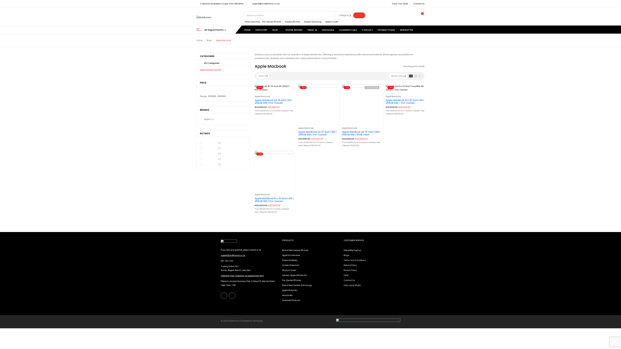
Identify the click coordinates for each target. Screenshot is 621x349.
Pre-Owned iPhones (271, 21)
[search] (359, 15)
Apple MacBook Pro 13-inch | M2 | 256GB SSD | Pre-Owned (274, 200)
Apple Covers (331, 21)
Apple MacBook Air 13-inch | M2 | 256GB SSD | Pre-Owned (317, 133)
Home (199, 40)
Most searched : (253, 21)
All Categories (211, 63)
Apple (209, 119)
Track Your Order (400, 3)
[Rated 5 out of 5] (210, 143)
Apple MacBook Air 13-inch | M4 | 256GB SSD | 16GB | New (361, 133)
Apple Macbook (210, 69)
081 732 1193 (227, 261)
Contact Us (419, 3)
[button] (421, 15)
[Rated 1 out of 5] (210, 164)
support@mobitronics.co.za (266, 3)
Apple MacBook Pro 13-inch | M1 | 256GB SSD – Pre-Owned (405, 102)
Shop (209, 40)
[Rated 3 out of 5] (210, 153)
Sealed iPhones (292, 21)
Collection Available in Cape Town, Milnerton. (222, 3)
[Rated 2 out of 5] (210, 159)
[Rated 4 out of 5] (210, 148)
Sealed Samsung (312, 21)
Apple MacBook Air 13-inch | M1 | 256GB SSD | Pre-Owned (273, 102)
